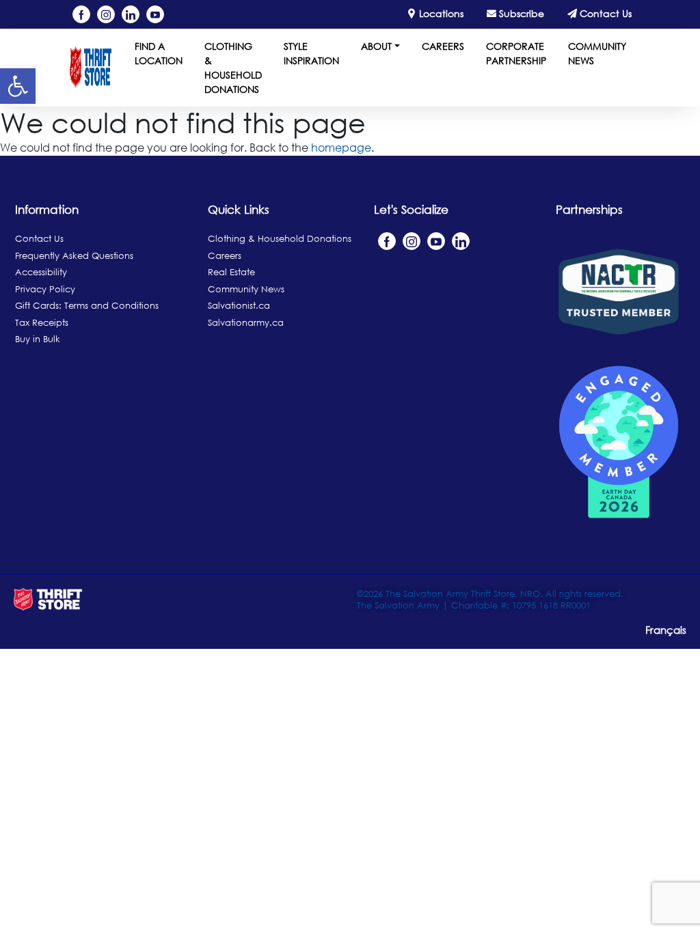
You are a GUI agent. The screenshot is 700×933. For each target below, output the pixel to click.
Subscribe (520, 13)
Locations (439, 13)
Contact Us (604, 13)
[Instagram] (106, 14)
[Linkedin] (130, 14)
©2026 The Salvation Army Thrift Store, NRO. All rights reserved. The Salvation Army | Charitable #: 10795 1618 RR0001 (490, 599)
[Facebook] (81, 14)
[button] (18, 86)
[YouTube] (155, 14)
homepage (341, 147)
